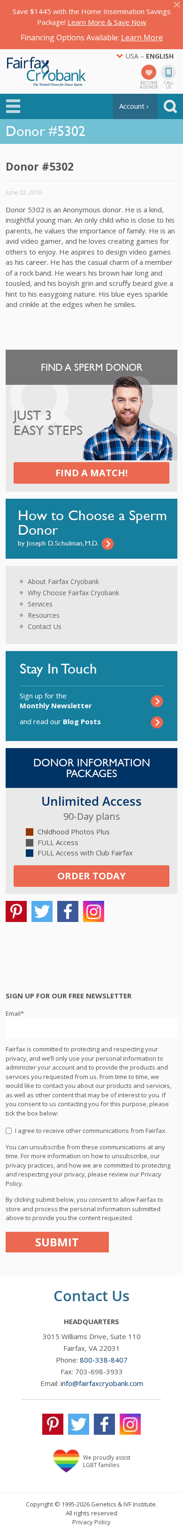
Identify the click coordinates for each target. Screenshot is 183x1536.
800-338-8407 (104, 1359)
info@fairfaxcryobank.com (102, 1383)
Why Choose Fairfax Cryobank (73, 592)
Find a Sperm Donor (92, 367)
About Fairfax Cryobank (63, 581)
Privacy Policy (91, 1522)
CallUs (169, 84)
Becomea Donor (149, 84)
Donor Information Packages (91, 768)
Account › (134, 106)
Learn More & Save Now (107, 22)
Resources (44, 615)
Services (40, 603)
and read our (60, 721)
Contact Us (44, 626)
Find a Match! (91, 472)
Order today (91, 875)
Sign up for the (56, 700)
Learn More (142, 37)
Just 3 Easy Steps (48, 423)
